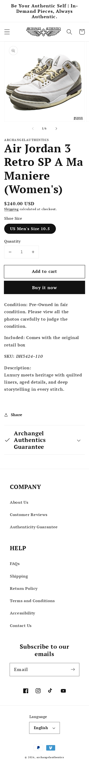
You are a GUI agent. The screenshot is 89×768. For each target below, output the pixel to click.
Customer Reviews (28, 514)
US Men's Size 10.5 (30, 228)
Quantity (12, 241)
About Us (19, 502)
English (41, 727)
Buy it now (44, 287)
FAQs (15, 563)
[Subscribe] (73, 669)
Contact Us (21, 625)
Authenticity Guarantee (34, 527)
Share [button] (16, 414)
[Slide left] (32, 128)
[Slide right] (56, 128)
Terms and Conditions (32, 600)
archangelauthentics (50, 757)
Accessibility (22, 613)
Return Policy (24, 588)
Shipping (11, 209)
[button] (7, 32)
